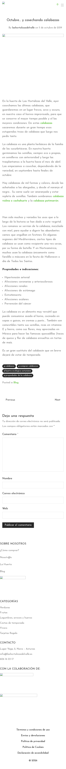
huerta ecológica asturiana (18, 371)
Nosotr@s (6, 557)
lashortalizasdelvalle (23, 28)
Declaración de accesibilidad (33, 753)
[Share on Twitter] (58, 366)
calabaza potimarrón (45, 200)
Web (5, 508)
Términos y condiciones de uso (33, 730)
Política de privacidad (33, 741)
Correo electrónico (13, 493)
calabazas (46, 123)
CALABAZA (10, 366)
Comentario (10, 434)
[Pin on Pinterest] (63, 366)
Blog (16, 382)
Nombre (7, 478)
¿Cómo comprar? (9, 550)
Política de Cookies (33, 747)
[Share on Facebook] (54, 366)
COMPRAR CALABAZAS (29, 366)
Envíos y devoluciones (33, 735)
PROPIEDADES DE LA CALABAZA (19, 375)
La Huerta (6, 564)
